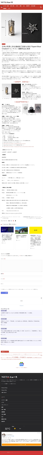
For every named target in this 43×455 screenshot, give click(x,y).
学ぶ (19, 357)
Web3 (17, 5)
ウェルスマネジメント (29, 354)
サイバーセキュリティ (6, 355)
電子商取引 (14, 359)
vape (17, 354)
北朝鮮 (7, 357)
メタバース (30, 355)
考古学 (12, 359)
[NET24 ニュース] (1, 7)
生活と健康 (33, 5)
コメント (3, 258)
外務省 (11, 357)
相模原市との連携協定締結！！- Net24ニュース (21, 237)
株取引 (3, 359)
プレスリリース (27, 355)
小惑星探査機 (29, 357)
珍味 (7, 359)
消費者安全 (5, 359)
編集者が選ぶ (4, 419)
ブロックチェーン (4, 404)
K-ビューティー (11, 354)
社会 (24, 5)
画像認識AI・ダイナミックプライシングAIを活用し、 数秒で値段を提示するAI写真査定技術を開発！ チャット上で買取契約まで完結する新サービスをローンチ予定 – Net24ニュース (35, 241)
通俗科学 (27, 5)
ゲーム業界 (37, 354)
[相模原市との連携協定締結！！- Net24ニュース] (21, 227)
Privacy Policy (4, 387)
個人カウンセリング (3, 357)
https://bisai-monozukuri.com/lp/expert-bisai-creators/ (14, 143)
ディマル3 (10, 355)
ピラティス (23, 355)
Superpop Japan (15, 354)
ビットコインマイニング (18, 355)
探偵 (34, 357)
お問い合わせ (4, 392)
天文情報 (15, 357)
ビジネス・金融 (6, 5)
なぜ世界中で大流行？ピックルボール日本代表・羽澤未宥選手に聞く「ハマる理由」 (17, 312)
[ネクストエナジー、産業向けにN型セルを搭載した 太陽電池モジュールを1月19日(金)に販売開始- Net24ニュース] (7, 227)
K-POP (8, 354)
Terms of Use (4, 390)
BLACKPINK (5, 354)
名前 (2, 273)
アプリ (21, 354)
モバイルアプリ (35, 355)
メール (2, 278)
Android (2, 354)
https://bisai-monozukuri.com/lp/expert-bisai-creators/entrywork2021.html (18, 146)
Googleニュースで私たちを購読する (21, 367)
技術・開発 (12, 5)
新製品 (36, 357)
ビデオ (9, 8)
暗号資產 (39, 357)
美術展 (10, 359)
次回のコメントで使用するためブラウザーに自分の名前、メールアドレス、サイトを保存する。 (20, 289)
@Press (8, 50)
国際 (20, 5)
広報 (32, 357)
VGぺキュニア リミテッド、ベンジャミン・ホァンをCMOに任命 (11, 217)
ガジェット (34, 354)
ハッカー (13, 355)
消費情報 (4, 8)
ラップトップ (38, 355)
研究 (8, 359)
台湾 (9, 357)
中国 (41, 355)
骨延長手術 (19, 359)
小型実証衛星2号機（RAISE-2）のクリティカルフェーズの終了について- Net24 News (32, 217)
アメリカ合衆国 (24, 354)
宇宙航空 (23, 357)
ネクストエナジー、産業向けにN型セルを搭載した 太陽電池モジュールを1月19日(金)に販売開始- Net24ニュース (7, 237)
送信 (11, 383)
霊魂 (17, 359)
